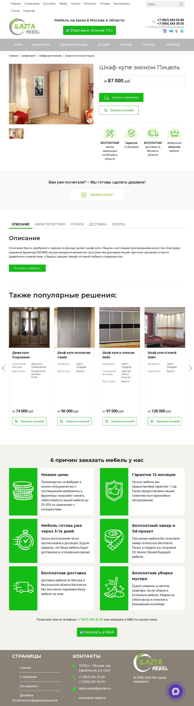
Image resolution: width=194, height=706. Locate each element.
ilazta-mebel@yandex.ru (95, 688)
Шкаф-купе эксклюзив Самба (73, 355)
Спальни (126, 44)
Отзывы (105, 3)
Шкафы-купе (41, 44)
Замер (63, 3)
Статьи (15, 10)
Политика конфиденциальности (34, 700)
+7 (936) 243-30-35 (170, 23)
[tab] (20, 224)
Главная (16, 3)
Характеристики (50, 224)
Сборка (118, 224)
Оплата (75, 3)
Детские (104, 44)
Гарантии (29, 10)
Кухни (18, 44)
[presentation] (6, 368)
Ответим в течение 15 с (91, 30)
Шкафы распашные (74, 44)
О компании (32, 3)
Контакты (90, 3)
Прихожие (173, 44)
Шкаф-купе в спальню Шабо (118, 355)
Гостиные (149, 44)
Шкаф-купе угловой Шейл (162, 355)
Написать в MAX (99, 632)
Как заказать (122, 3)
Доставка (49, 3)
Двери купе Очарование (21, 355)
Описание (21, 224)
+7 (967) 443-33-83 (170, 20)
